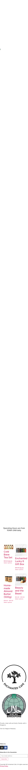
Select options (8, 563)
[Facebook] (5, 748)
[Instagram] (2, 748)
